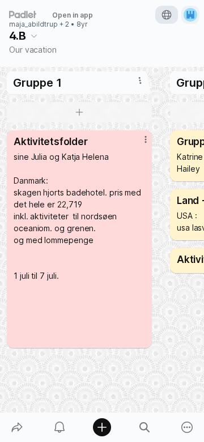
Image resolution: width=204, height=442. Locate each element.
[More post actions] (138, 144)
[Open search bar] (144, 427)
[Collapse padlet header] (34, 35)
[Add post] (101, 427)
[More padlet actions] (187, 427)
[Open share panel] (16, 427)
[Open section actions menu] (140, 80)
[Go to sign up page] (190, 15)
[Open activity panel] (59, 427)
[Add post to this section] (79, 112)
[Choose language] (166, 15)
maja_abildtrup (33, 24)
